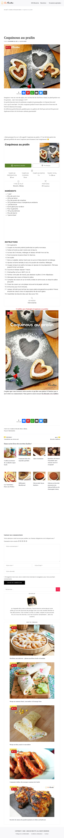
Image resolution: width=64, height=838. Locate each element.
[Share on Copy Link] (45, 93)
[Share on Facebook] (24, 93)
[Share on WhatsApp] (32, 93)
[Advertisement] (32, 24)
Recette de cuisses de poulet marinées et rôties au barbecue (28, 820)
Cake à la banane (38, 458)
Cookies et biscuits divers (15, 9)
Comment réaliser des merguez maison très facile (25, 782)
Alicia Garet (23, 41)
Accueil (5, 9)
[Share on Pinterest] (28, 93)
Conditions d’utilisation (36, 834)
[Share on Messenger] (41, 93)
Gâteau (25, 428)
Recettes (43, 3)
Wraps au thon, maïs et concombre (20, 744)
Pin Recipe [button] (47, 165)
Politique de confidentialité (22, 834)
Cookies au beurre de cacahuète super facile (10, 463)
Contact (46, 834)
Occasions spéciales (55, 3)
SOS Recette (35, 3)
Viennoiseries (11, 431)
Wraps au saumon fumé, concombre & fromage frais (26, 701)
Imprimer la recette (19, 165)
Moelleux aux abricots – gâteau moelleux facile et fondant (27, 658)
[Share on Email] (36, 93)
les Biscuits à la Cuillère (50, 394)
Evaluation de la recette (11, 541)
